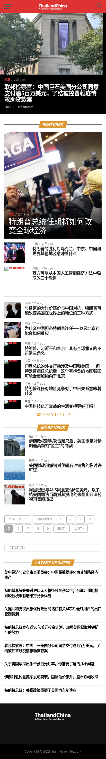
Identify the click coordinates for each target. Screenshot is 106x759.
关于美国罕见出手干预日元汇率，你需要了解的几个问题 (49, 664)
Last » (79, 528)
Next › (61, 528)
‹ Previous (44, 519)
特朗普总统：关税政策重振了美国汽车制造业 (40, 690)
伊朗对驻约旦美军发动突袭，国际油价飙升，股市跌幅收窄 (51, 677)
